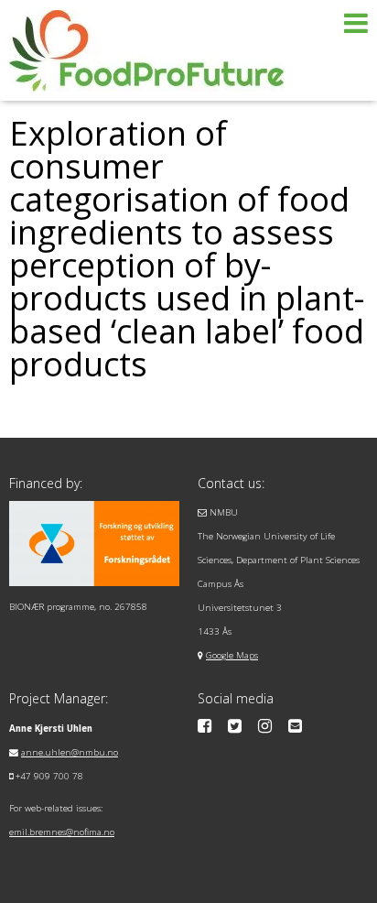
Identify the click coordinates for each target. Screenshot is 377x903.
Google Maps (232, 655)
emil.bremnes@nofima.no (61, 832)
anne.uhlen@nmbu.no (69, 752)
